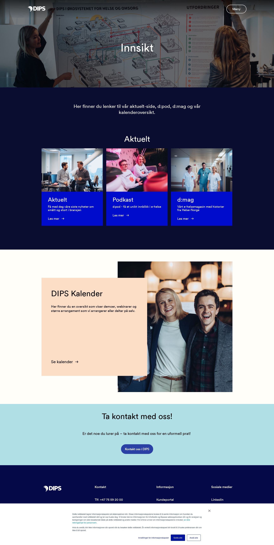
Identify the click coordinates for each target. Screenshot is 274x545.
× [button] (209, 509)
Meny (236, 9)
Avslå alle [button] (194, 537)
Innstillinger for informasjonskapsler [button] (153, 537)
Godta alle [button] (177, 537)
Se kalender (62, 361)
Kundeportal (165, 500)
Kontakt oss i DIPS (137, 449)
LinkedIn (217, 500)
